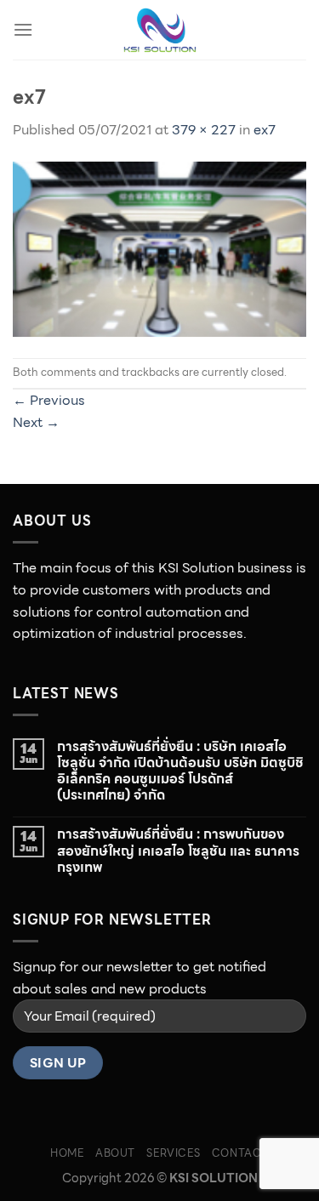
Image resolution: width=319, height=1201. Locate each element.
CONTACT (240, 1153)
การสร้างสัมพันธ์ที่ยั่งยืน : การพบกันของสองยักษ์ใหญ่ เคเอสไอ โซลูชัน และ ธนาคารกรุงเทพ (178, 850)
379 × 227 (204, 129)
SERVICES (173, 1153)
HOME (66, 1153)
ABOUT (115, 1153)
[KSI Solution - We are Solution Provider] (160, 30)
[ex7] (159, 248)
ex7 (264, 129)
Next (36, 422)
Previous (49, 400)
